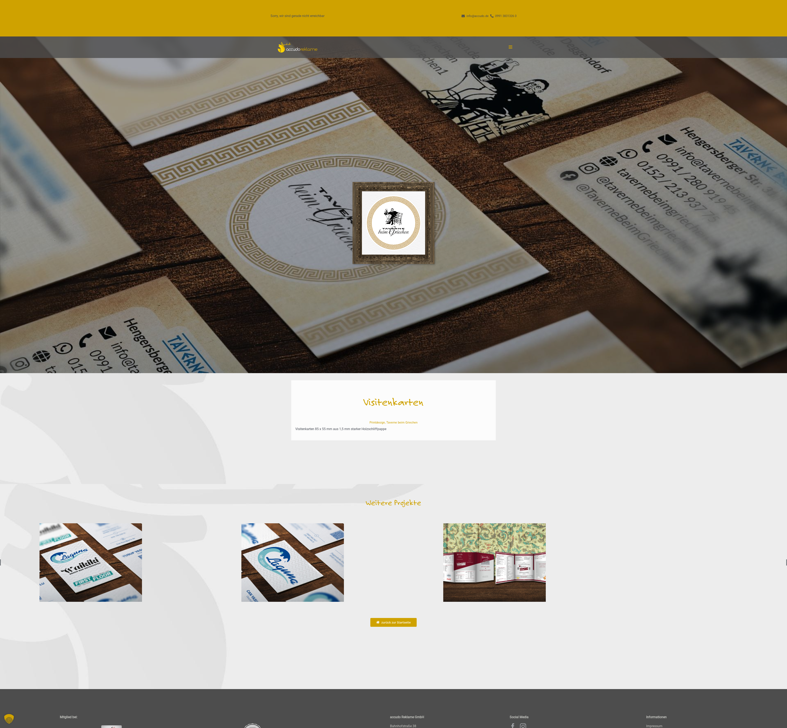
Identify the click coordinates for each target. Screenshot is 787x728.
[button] (9, 719)
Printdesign (377, 422)
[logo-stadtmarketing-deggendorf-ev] (252, 725)
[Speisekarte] (91, 562)
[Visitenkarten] (494, 562)
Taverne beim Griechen (401, 422)
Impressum (654, 726)
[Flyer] (292, 562)
